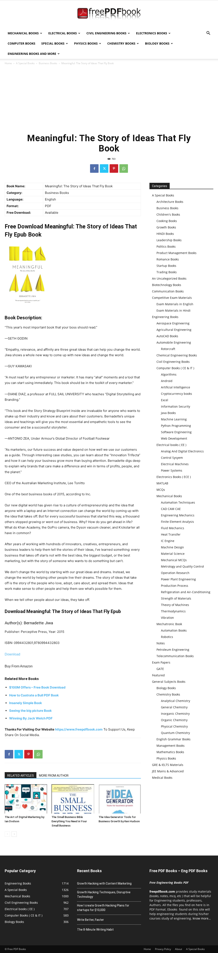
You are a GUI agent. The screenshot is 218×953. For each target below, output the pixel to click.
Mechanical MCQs (174, 560)
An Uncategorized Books (169, 278)
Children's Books (168, 214)
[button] (208, 34)
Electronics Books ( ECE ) (173, 477)
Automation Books (174, 630)
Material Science (173, 554)
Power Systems (171, 470)
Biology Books (157, 43)
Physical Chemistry (174, 726)
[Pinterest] (114, 168)
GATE (160, 669)
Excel (164, 400)
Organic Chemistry (174, 720)
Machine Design (172, 547)
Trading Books (166, 272)
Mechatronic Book (169, 624)
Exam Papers (161, 662)
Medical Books (162, 778)
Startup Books (166, 266)
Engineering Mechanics (177, 515)
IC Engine (167, 541)
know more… (202, 918)
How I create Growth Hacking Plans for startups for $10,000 (103, 908)
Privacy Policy (163, 949)
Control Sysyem (172, 458)
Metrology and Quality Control (182, 566)
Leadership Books (169, 240)
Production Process (174, 586)
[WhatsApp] (123, 168)
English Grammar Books (173, 739)
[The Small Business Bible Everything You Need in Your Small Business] (73, 799)
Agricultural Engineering (173, 330)
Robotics (167, 637)
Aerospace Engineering (172, 323)
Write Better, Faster (90, 919)
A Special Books (25, 63)
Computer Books (21, 43)
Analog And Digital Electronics (182, 451)
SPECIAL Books (53, 43)
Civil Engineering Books (106, 33)
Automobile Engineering (173, 342)
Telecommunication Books (175, 656)
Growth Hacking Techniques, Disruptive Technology (104, 894)
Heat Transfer (171, 534)
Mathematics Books (170, 752)
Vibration (167, 618)
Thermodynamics (173, 611)
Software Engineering (176, 432)
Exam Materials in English (174, 304)
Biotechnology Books (166, 285)
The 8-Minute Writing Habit (95, 929)
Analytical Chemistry (175, 701)
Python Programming (176, 426)
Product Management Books (176, 253)
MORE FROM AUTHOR (54, 775)
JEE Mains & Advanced (168, 771)
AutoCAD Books (167, 336)
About (178, 949)
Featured (158, 675)
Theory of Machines (175, 605)
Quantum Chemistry (175, 733)
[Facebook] (94, 168)
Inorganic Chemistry (175, 714)
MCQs (160, 490)
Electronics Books (151, 33)
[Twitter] (104, 168)
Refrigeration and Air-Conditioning (185, 592)
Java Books (168, 413)
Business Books (48, 63)
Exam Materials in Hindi (173, 310)
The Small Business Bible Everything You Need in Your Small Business (69, 821)
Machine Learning (174, 419)
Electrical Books (62, 33)
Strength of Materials (176, 598)
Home (8, 63)
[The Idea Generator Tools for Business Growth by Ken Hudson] (120, 799)
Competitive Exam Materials (172, 298)
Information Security (175, 406)
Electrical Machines (175, 464)
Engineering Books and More (32, 54)
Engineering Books (165, 317)
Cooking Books (166, 221)
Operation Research (175, 573)
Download (12, 654)
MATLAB (162, 483)
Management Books (170, 746)
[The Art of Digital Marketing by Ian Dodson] (26, 799)
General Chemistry (174, 707)
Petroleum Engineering (172, 650)
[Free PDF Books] (109, 14)
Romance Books (167, 259)
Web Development (174, 438)
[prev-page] (7, 834)
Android (166, 381)
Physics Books (86, 43)
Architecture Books (169, 202)
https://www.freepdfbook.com (79, 729)
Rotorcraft (168, 349)
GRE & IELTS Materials (167, 765)
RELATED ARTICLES (20, 775)
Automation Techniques (178, 502)
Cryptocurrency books (176, 394)
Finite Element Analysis (177, 522)
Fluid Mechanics (172, 528)
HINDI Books (165, 234)
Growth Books (166, 227)
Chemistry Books (121, 43)
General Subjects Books (168, 682)
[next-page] (14, 834)
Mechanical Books (23, 33)
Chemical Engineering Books (176, 355)
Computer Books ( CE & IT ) (175, 368)
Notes (160, 643)
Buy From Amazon (19, 666)
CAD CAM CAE (171, 509)
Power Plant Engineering (178, 579)
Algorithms (168, 374)
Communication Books (168, 291)
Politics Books (166, 246)
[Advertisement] (109, 98)
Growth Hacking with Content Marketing (104, 883)
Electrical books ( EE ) (171, 445)
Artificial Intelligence (175, 387)
